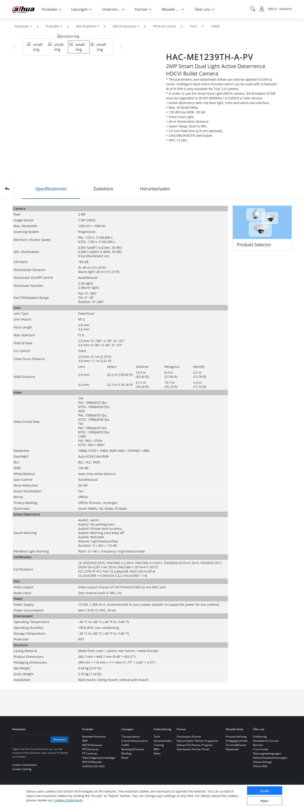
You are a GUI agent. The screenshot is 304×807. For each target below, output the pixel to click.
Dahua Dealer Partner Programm (197, 741)
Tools (157, 736)
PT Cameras (89, 753)
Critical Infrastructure (134, 741)
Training (159, 745)
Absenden (59, 739)
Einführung (260, 736)
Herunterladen (163, 741)
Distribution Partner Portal (193, 749)
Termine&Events (236, 745)
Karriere (258, 745)
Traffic (125, 745)
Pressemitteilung (236, 736)
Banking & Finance (132, 749)
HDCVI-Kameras (124, 26)
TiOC (193, 26)
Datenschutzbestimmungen (270, 758)
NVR (84, 741)
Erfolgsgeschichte (237, 741)
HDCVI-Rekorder (92, 762)
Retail (124, 758)
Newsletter (232, 749)
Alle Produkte (86, 26)
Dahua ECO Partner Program (195, 745)
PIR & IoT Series (164, 26)
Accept (264, 791)
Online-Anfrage (262, 762)
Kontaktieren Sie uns (265, 741)
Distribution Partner (189, 736)
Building (126, 753)
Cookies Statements (68, 800)
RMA (156, 749)
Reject (265, 801)
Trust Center (261, 749)
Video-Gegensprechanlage (98, 758)
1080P (215, 26)
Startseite (21, 26)
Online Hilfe (260, 766)
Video (157, 753)
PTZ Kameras (90, 749)
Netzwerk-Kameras (94, 736)
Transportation (130, 736)
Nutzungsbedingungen (267, 753)
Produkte (52, 26)
